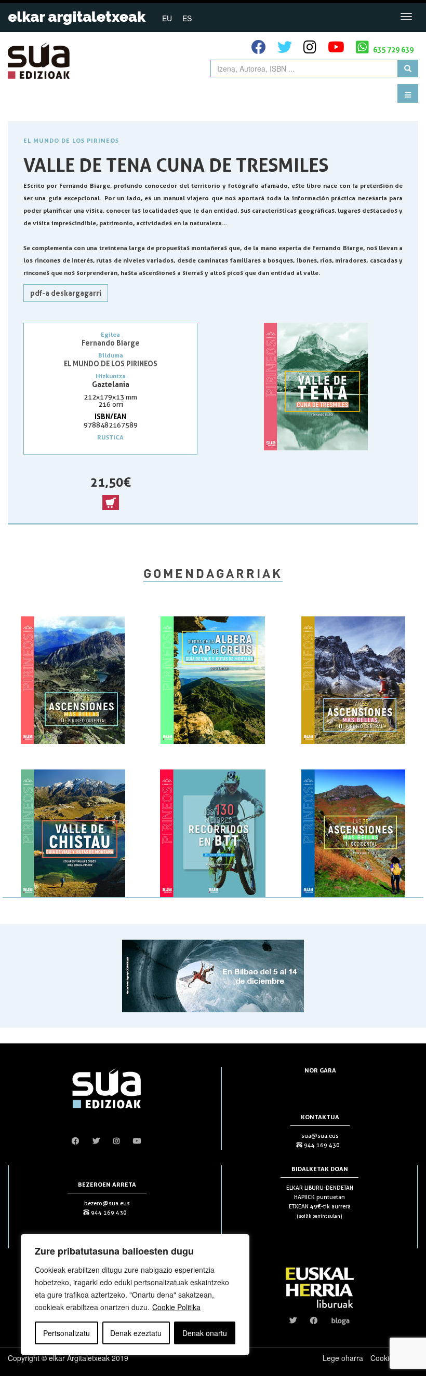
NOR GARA (320, 1070)
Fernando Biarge (111, 342)
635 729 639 (392, 49)
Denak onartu (204, 1333)
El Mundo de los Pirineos (71, 140)
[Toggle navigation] (406, 16)
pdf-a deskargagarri (65, 292)
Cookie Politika (176, 1307)
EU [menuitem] (167, 18)
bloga (340, 1320)
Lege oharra (343, 1358)
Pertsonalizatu (66, 1333)
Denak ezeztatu (136, 1333)
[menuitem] (167, 17)
